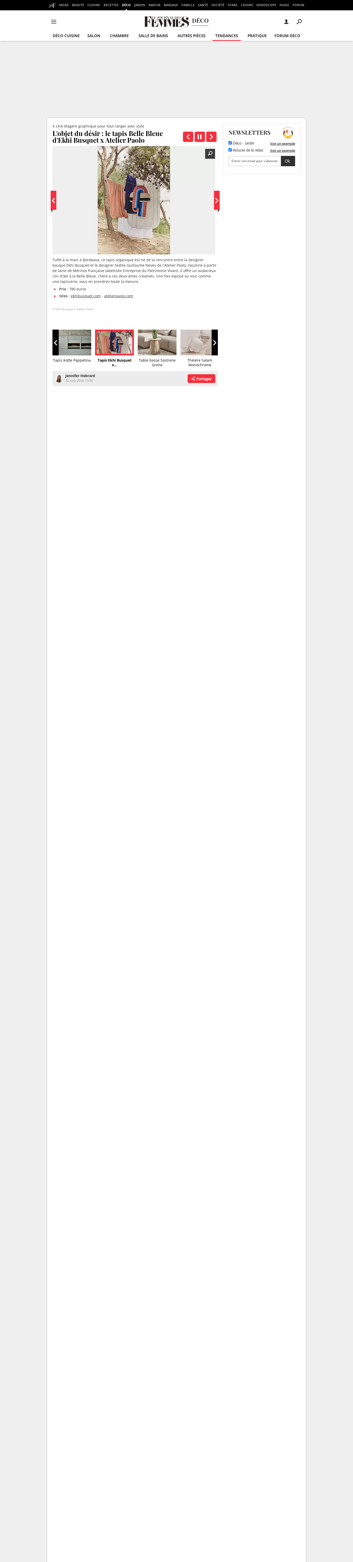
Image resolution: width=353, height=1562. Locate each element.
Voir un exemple (282, 143)
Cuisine (93, 5)
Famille (188, 5)
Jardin (139, 5)
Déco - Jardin (243, 143)
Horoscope (266, 5)
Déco (126, 5)
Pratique (257, 35)
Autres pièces (191, 35)
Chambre (119, 35)
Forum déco (287, 35)
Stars (232, 5)
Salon (93, 35)
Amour (154, 5)
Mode (64, 5)
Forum (298, 5)
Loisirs (247, 5)
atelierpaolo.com (118, 295)
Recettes (111, 5)
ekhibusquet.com (86, 295)
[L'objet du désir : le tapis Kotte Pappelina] (188, 137)
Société (217, 5)
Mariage (171, 5)
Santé (203, 5)
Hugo (284, 5)
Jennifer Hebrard (80, 375)
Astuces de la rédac (248, 150)
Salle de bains (153, 35)
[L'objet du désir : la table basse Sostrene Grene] (211, 137)
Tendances (226, 35)
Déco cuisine (66, 35)
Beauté (78, 5)
